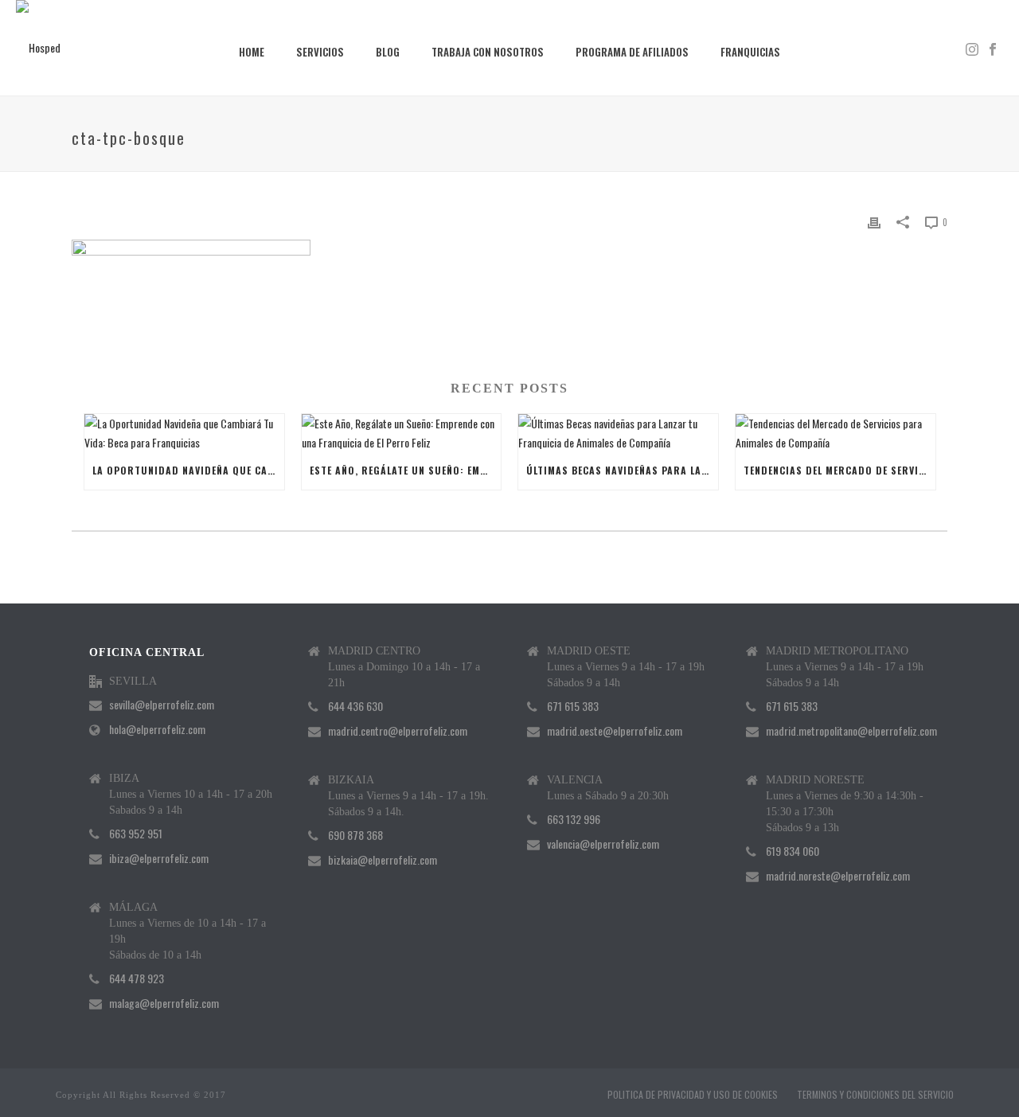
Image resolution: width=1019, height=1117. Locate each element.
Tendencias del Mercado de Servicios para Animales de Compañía (839, 470)
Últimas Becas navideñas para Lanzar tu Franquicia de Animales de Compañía (622, 470)
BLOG (388, 52)
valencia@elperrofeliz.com (603, 844)
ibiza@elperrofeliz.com (159, 858)
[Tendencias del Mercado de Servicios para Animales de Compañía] (835, 432)
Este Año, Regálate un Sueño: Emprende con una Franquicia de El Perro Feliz (406, 470)
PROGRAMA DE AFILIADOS (632, 52)
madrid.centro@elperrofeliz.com (397, 731)
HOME (251, 52)
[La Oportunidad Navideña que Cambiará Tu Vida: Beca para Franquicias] (184, 432)
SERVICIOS (320, 52)
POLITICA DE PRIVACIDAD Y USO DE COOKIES (692, 1094)
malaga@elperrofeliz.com (164, 1003)
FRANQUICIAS (750, 52)
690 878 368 (355, 835)
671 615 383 (573, 706)
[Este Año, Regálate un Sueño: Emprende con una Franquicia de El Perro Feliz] (402, 432)
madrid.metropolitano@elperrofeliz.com (851, 731)
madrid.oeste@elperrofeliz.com (614, 731)
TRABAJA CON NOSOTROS (487, 52)
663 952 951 (135, 833)
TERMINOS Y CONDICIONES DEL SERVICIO (875, 1094)
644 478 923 (136, 978)
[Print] (874, 221)
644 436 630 (355, 706)
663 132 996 (573, 819)
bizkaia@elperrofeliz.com (382, 860)
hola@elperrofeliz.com (157, 729)
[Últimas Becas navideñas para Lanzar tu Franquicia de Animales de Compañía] (618, 432)
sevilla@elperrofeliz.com (161, 704)
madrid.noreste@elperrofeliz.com (838, 876)
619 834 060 (792, 851)
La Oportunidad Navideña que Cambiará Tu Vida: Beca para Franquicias (188, 470)
